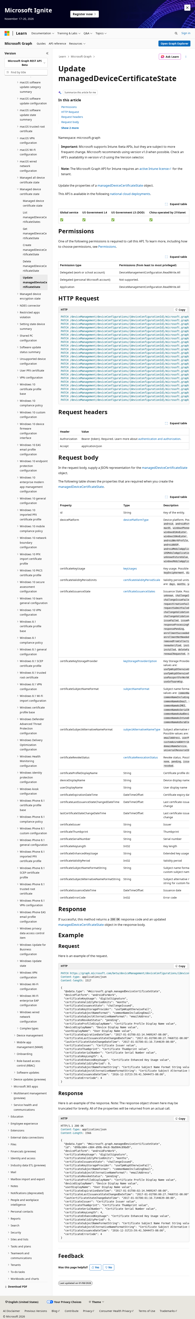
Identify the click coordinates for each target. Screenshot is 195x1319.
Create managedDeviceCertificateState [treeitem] (35, 249)
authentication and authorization (159, 439)
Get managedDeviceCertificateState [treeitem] (35, 233)
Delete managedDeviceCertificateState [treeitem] (35, 266)
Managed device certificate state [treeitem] (33, 203)
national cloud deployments (130, 194)
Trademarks (167, 1311)
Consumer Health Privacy (115, 1311)
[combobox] (26, 63)
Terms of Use (147, 1311)
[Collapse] (47, 53)
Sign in (185, 33)
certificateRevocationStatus (140, 757)
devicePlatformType (136, 520)
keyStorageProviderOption (140, 661)
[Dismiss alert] (187, 8)
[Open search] (176, 33)
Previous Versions (36, 1311)
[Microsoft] (7, 33)
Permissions (69, 107)
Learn (62, 56)
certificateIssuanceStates (139, 591)
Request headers (72, 117)
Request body (70, 122)
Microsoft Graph (81, 56)
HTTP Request (70, 112)
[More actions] (185, 57)
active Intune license (154, 169)
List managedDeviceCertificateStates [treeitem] (35, 217)
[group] (123, 358)
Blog (54, 1311)
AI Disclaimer (11, 1311)
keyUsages (130, 568)
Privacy (87, 1311)
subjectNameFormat (136, 689)
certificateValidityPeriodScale (141, 580)
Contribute (71, 1311)
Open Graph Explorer (174, 43)
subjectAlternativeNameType (141, 729)
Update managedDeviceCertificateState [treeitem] (35, 282)
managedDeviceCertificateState (120, 185)
